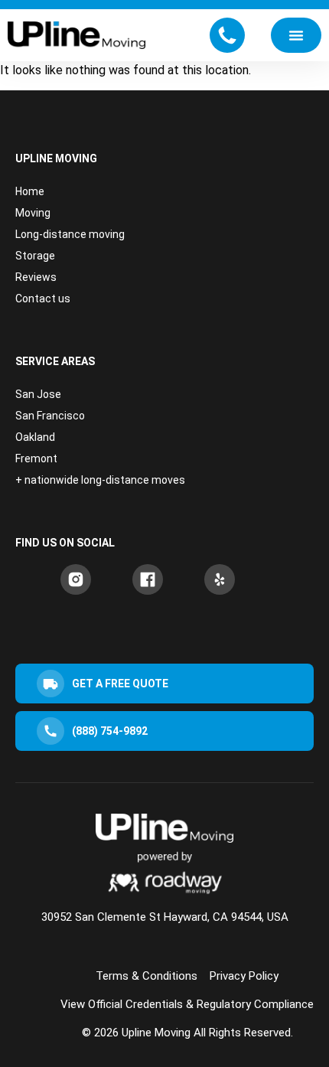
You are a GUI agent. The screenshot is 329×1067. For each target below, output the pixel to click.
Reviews (36, 277)
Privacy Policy (244, 976)
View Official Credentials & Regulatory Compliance (187, 1004)
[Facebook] (147, 579)
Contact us (42, 298)
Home (29, 191)
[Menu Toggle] (296, 35)
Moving (32, 213)
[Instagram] (75, 579)
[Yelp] (219, 579)
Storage (35, 256)
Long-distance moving (70, 234)
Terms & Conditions (146, 976)
